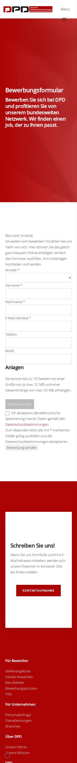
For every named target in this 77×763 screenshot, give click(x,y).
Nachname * (15, 301)
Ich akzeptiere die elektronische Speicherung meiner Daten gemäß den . (35, 419)
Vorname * (13, 285)
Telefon (11, 334)
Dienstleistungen (18, 720)
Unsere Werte (16, 747)
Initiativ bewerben (19, 676)
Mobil (9, 350)
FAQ (8, 694)
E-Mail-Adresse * (18, 318)
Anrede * (12, 270)
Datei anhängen (19, 404)
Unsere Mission (17, 752)
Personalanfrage (18, 714)
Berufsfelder (15, 682)
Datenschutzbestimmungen (27, 424)
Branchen (13, 726)
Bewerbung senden (22, 447)
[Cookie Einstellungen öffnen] (7, 757)
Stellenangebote (18, 671)
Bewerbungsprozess (21, 688)
